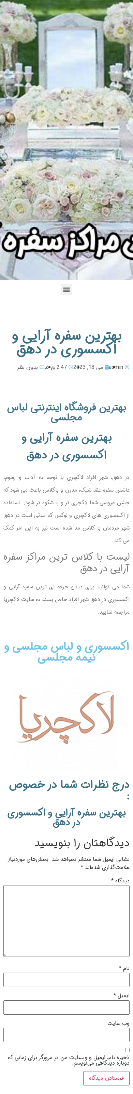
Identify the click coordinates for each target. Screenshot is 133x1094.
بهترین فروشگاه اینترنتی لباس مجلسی (66, 412)
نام (124, 968)
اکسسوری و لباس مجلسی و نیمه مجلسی (66, 652)
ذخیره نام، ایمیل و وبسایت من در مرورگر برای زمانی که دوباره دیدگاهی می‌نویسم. (69, 1060)
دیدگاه (120, 881)
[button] (66, 289)
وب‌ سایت (118, 1023)
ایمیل (122, 996)
